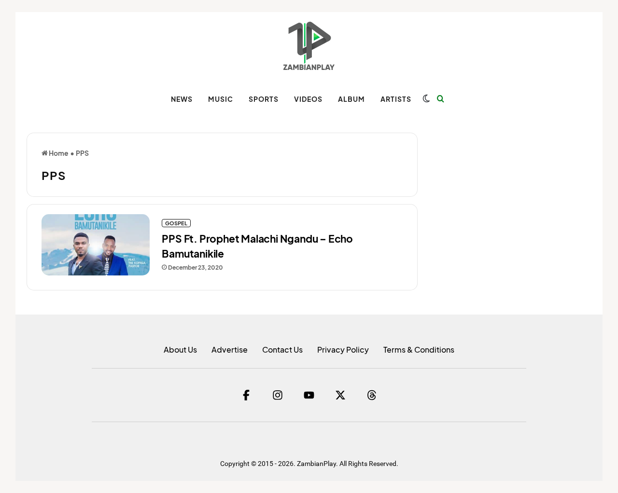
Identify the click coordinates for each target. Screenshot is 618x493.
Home (58, 153)
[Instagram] (278, 395)
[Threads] (372, 395)
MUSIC (220, 99)
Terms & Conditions (418, 349)
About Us (180, 349)
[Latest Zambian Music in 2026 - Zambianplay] (308, 46)
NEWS (182, 99)
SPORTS (264, 99)
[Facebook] (246, 395)
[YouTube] (309, 395)
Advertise (229, 349)
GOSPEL (176, 223)
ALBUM (351, 99)
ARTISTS (395, 99)
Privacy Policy (343, 349)
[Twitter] (340, 395)
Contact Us (282, 349)
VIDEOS (308, 99)
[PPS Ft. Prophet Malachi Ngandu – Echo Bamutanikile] (96, 244)
